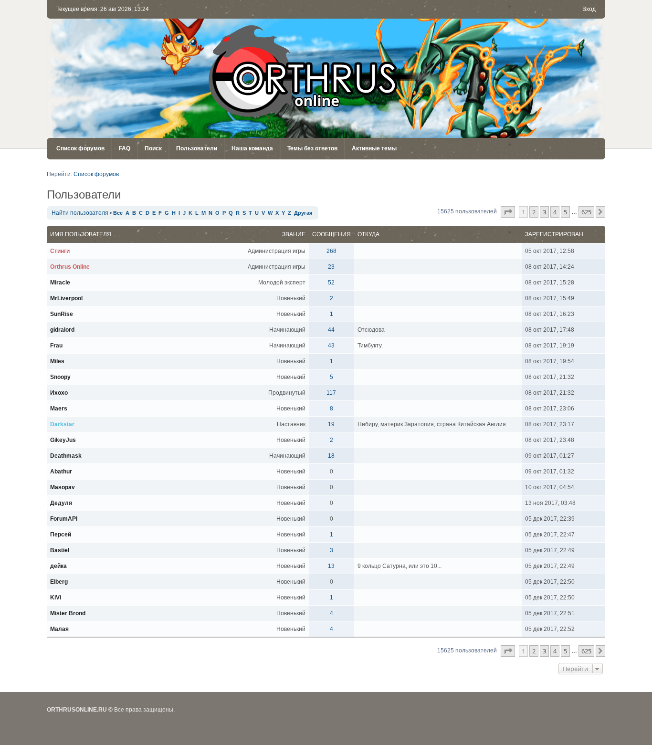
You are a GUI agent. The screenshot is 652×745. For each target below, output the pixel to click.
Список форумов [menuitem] (80, 148)
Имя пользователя (80, 234)
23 (331, 266)
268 (331, 251)
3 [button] (544, 212)
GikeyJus (63, 440)
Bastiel (59, 550)
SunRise (61, 314)
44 (331, 329)
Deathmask (66, 455)
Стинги (60, 251)
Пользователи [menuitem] (196, 148)
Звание (293, 234)
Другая (303, 213)
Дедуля (61, 503)
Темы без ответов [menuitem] (312, 148)
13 (331, 566)
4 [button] (555, 212)
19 (331, 424)
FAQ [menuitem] (124, 148)
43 (331, 345)
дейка (58, 566)
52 (331, 282)
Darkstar (62, 424)
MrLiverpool (66, 298)
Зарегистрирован (554, 234)
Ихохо (59, 392)
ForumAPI (63, 518)
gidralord (62, 329)
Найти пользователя (80, 213)
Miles (57, 361)
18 (331, 455)
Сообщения (331, 234)
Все (118, 213)
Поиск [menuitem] (153, 148)
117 (331, 392)
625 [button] (586, 212)
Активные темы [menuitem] (374, 148)
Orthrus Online (70, 266)
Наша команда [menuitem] (252, 148)
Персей (60, 534)
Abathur (61, 471)
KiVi (55, 597)
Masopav (62, 487)
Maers (58, 408)
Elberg (59, 581)
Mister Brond (67, 613)
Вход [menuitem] (589, 9)
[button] (508, 212)
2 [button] (534, 212)
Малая (59, 629)
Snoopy (60, 377)
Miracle (60, 282)
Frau (56, 345)
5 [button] (565, 212)
